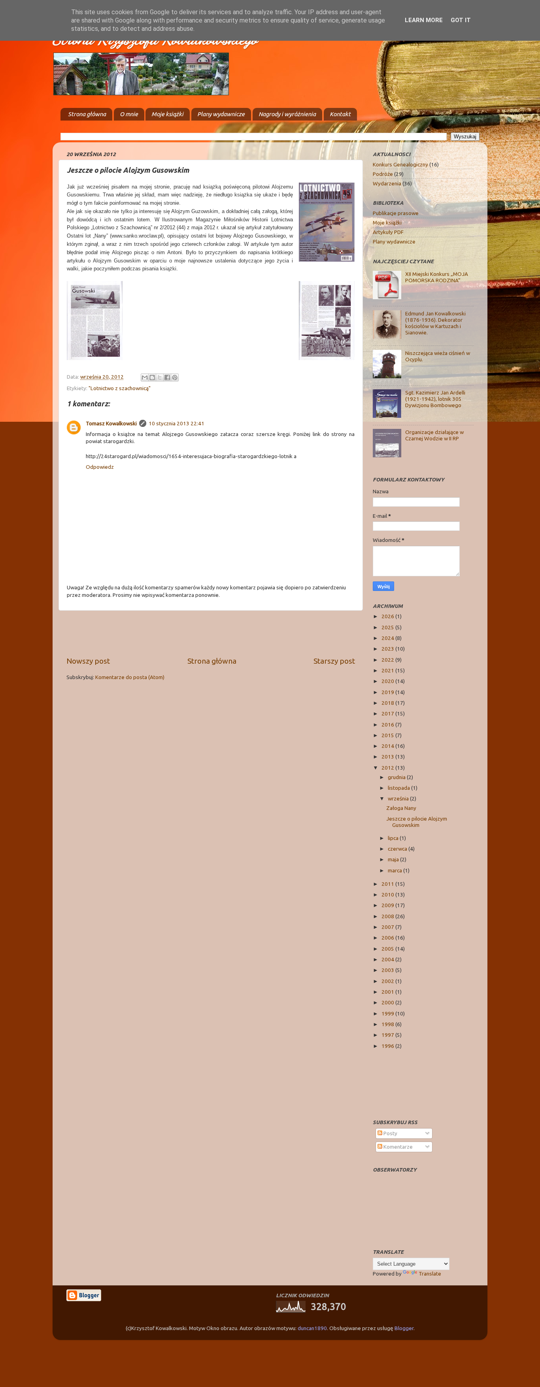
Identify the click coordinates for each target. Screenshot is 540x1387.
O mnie (129, 114)
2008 (388, 916)
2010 (388, 894)
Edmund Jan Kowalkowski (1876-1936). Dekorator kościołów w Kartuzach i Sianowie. (435, 323)
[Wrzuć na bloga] (152, 377)
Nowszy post (88, 661)
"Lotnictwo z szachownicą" (120, 388)
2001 (388, 992)
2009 (388, 905)
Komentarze (397, 1147)
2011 (388, 884)
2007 (388, 927)
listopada (399, 788)
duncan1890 (312, 1328)
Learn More (424, 20)
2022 (388, 660)
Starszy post (334, 661)
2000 (388, 1002)
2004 (388, 959)
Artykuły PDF (388, 232)
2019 (388, 692)
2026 (388, 616)
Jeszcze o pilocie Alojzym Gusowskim (416, 821)
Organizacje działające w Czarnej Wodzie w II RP (434, 435)
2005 (388, 948)
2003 (388, 970)
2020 (388, 681)
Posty (389, 1133)
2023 (388, 648)
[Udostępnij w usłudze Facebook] (167, 377)
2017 (388, 713)
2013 (388, 756)
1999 (388, 1013)
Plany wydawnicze (221, 114)
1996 (388, 1046)
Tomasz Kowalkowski (111, 423)
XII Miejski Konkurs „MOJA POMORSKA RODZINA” (436, 277)
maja (394, 859)
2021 (388, 670)
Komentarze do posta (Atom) (129, 677)
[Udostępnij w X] (160, 377)
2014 (388, 746)
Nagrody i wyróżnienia (287, 114)
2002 (388, 981)
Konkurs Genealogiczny (400, 164)
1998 (388, 1024)
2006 (388, 937)
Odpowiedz (100, 467)
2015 (388, 735)
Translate (430, 1273)
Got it (461, 20)
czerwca (398, 848)
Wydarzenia (387, 183)
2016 (388, 724)
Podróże (383, 174)
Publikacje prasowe (396, 213)
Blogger (404, 1328)
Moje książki (167, 114)
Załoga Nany (401, 808)
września (399, 798)
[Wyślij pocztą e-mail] (145, 377)
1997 (388, 1035)
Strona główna (87, 114)
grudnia (397, 777)
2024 (388, 638)
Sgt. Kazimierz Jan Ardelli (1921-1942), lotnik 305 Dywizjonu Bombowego (435, 398)
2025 (388, 627)
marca (395, 870)
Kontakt (340, 114)
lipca (394, 838)
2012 (388, 767)
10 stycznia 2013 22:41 (176, 423)
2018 (388, 703)
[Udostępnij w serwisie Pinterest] (175, 377)
